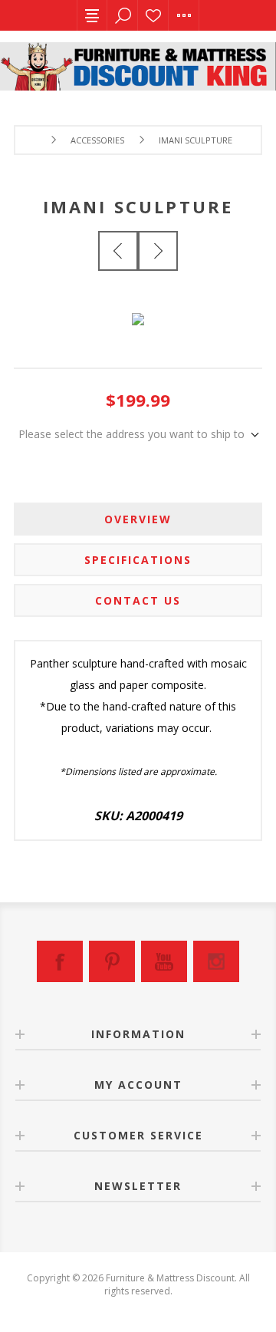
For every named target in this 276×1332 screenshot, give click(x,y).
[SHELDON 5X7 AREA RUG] (158, 251)
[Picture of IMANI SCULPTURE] (138, 309)
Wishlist (153, 15)
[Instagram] (216, 961)
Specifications (138, 559)
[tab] (138, 519)
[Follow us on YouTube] (164, 961)
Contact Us (138, 600)
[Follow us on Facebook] (60, 961)
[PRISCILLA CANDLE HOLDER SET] (118, 251)
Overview (138, 519)
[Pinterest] (112, 961)
